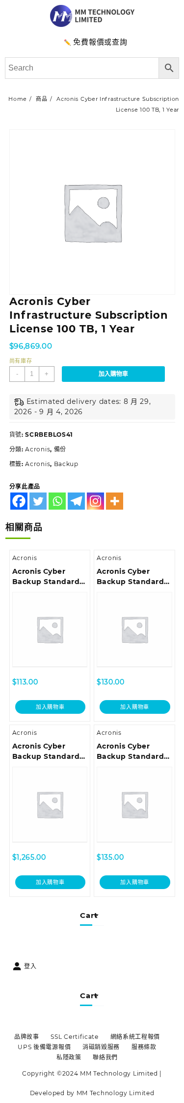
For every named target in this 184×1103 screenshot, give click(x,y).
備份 (60, 449)
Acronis (37, 449)
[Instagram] (95, 501)
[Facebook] (18, 501)
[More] (114, 501)
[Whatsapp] (57, 501)
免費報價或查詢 (100, 42)
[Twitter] (38, 501)
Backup (66, 464)
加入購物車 (113, 374)
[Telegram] (76, 501)
